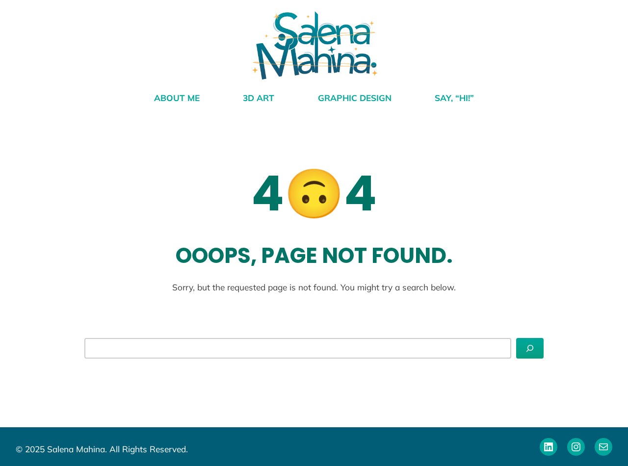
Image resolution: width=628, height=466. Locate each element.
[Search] (530, 348)
